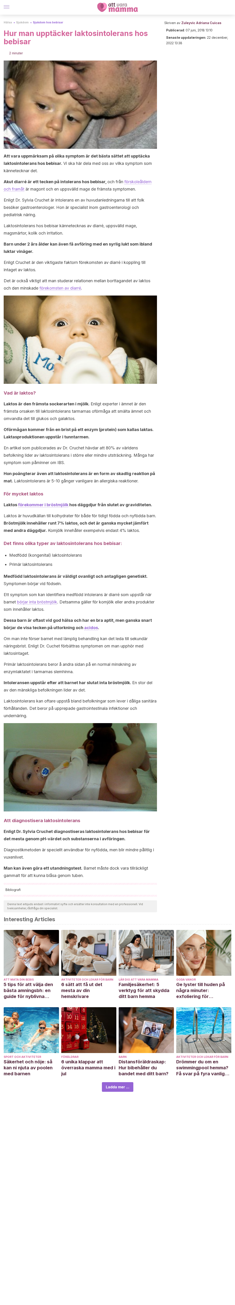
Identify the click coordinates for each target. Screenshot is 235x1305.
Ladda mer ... (117, 1087)
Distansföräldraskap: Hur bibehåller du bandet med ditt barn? (143, 1067)
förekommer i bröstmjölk (43, 504)
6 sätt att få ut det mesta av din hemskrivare (81, 990)
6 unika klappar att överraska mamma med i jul (88, 1067)
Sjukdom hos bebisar (48, 22)
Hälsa (8, 22)
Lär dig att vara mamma (138, 979)
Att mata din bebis (19, 979)
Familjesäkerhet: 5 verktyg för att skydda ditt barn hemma (144, 990)
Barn (123, 1057)
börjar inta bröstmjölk (37, 602)
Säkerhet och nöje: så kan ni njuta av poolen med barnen (28, 1067)
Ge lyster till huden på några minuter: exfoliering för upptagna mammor (200, 990)
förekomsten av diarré (60, 288)
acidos (91, 627)
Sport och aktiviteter (22, 1057)
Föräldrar (69, 1057)
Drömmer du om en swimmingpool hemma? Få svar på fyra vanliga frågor (202, 1068)
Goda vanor (186, 979)
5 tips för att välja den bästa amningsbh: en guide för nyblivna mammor (28, 990)
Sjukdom (22, 22)
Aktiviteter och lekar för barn (87, 979)
